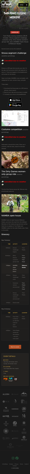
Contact (11, 464)
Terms (21, 464)
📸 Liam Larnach (23, 28)
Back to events (15, 347)
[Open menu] (26, 5)
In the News (5, 464)
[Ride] (7, 4)
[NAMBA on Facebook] (16, 459)
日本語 (21, 5)
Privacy (16, 464)
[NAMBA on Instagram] (13, 459)
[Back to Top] (24, 468)
